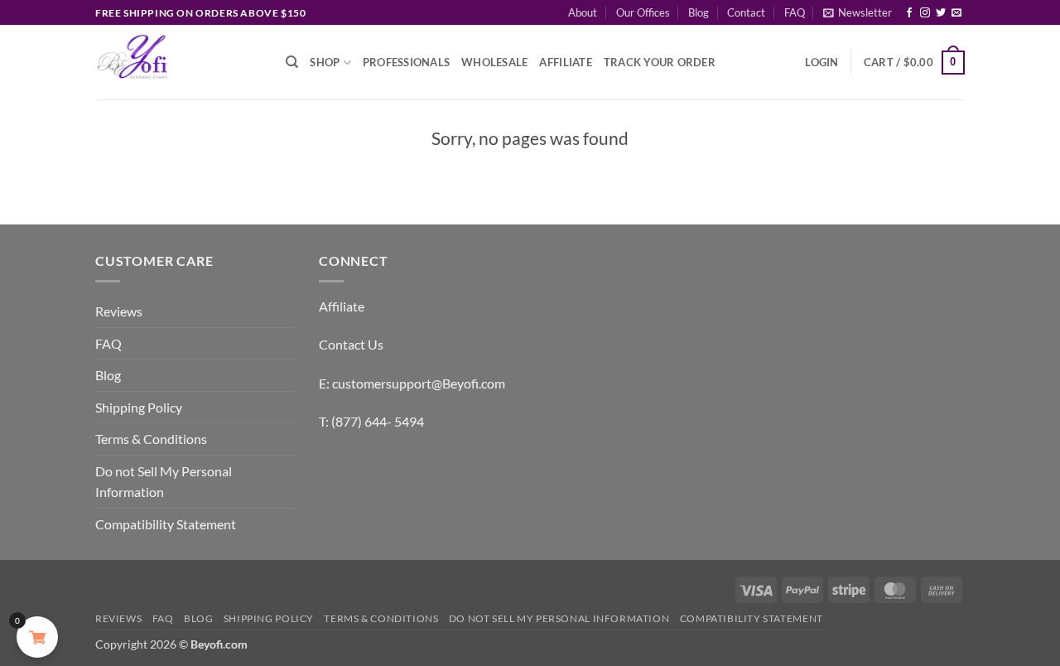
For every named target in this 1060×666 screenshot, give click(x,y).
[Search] (292, 62)
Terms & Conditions (151, 438)
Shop (325, 62)
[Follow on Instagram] (925, 13)
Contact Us (351, 344)
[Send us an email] (956, 13)
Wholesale (494, 62)
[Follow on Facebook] (909, 13)
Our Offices (643, 12)
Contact (746, 12)
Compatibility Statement (165, 524)
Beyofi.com (219, 644)
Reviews (118, 311)
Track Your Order (660, 62)
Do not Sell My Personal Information (163, 481)
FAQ (794, 12)
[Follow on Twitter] (941, 13)
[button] (857, 12)
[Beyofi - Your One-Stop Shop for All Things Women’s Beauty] (178, 62)
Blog (698, 12)
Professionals (406, 62)
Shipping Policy (138, 407)
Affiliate (565, 62)
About (582, 12)
